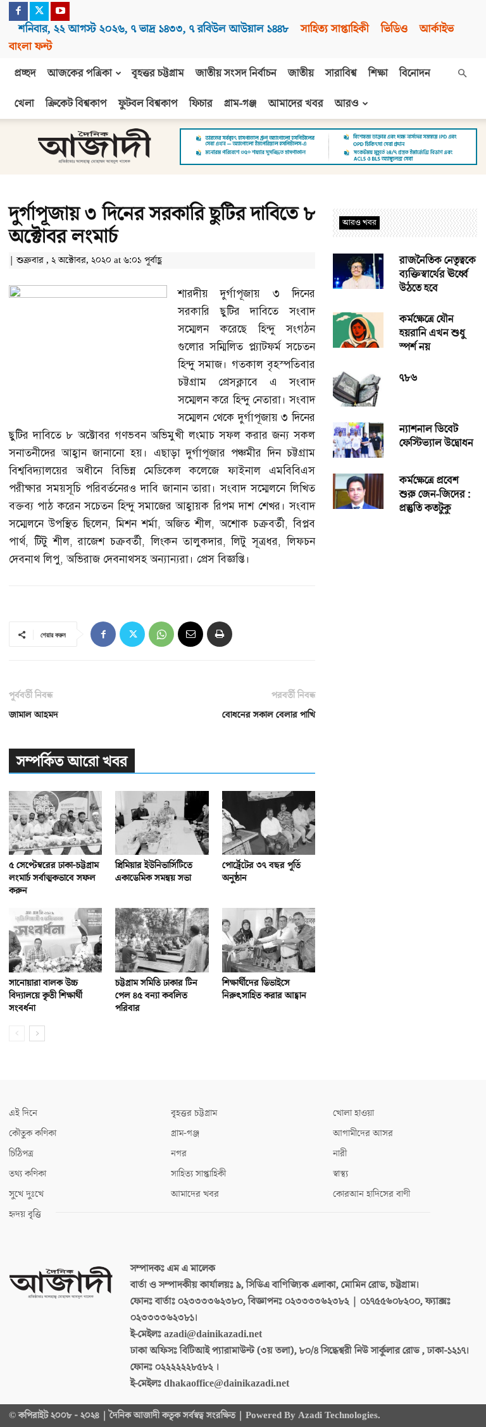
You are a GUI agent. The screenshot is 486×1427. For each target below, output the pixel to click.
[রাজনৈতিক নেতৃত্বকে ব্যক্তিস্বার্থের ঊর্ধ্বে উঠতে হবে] (358, 271)
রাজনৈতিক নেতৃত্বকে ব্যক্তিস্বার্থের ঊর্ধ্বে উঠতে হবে (437, 274)
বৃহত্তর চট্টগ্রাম (158, 73)
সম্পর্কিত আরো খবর (71, 761)
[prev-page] (17, 1033)
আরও (347, 103)
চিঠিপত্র (21, 1153)
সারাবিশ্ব (341, 73)
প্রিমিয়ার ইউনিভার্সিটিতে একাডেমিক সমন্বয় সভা (153, 872)
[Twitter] (39, 11)
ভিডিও (394, 29)
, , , (153, 29)
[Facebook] (18, 11)
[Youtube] (60, 11)
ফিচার (201, 103)
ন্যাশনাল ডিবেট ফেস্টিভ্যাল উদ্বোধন (436, 436)
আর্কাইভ (437, 29)
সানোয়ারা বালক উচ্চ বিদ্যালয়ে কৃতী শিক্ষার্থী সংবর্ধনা (45, 995)
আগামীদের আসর (363, 1133)
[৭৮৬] (358, 389)
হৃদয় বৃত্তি (25, 1214)
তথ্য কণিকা (27, 1173)
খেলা (24, 103)
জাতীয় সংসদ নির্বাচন (236, 73)
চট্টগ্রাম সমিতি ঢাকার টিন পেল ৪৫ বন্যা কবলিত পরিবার (156, 995)
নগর (179, 1153)
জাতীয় (301, 73)
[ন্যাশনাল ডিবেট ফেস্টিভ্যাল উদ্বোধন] (358, 440)
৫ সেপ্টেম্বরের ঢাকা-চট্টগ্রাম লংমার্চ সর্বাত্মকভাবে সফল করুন (54, 878)
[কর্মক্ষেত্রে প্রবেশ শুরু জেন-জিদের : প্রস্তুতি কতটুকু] (358, 491)
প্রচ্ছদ (25, 73)
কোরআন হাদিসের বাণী (371, 1194)
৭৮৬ (408, 378)
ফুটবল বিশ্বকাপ (148, 103)
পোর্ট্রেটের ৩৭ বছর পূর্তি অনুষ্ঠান (261, 872)
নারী (340, 1153)
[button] (462, 73)
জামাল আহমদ (33, 714)
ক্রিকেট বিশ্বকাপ (76, 103)
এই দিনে (23, 1113)
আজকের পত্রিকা (79, 73)
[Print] (219, 634)
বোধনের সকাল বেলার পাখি (268, 714)
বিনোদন (414, 73)
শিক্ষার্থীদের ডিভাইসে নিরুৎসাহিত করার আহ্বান (264, 989)
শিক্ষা (378, 73)
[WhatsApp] (161, 634)
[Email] (190, 634)
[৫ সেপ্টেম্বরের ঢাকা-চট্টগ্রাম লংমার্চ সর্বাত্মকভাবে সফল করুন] (55, 823)
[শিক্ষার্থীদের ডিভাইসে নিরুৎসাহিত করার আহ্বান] (268, 940)
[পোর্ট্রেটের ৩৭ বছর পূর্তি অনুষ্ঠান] (268, 823)
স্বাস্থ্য (340, 1173)
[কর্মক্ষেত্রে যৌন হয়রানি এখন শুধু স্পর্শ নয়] (358, 330)
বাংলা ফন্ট (30, 46)
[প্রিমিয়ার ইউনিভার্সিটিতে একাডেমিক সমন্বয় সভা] (161, 823)
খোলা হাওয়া (353, 1113)
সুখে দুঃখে (26, 1194)
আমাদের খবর (295, 103)
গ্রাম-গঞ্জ (240, 103)
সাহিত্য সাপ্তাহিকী (335, 29)
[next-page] (37, 1033)
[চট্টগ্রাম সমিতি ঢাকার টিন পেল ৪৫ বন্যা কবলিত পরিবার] (161, 940)
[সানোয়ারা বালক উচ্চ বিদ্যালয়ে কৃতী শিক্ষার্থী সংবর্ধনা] (55, 940)
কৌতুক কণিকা (32, 1133)
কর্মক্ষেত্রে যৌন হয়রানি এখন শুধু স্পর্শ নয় (432, 333)
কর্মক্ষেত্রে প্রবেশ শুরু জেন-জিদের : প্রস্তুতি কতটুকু (435, 494)
